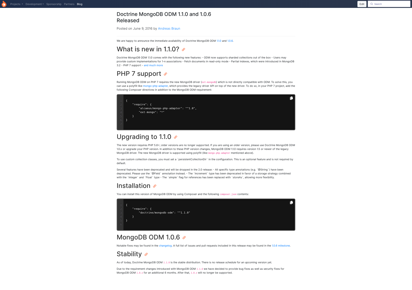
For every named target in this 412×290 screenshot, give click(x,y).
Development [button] (34, 4)
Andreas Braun (169, 28)
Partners (69, 4)
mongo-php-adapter (155, 85)
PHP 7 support (140, 73)
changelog (165, 245)
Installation (134, 186)
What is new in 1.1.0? (149, 49)
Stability (130, 254)
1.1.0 (219, 40)
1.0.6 (230, 40)
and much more (153, 65)
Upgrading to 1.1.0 (145, 137)
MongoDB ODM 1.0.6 (149, 237)
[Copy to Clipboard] (291, 98)
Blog (79, 4)
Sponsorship (53, 4)
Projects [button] (15, 4)
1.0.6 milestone (281, 245)
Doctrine (4, 4)
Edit (362, 4)
